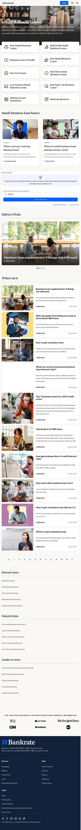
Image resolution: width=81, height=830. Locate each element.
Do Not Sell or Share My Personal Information (17, 808)
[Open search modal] (72, 3)
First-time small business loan (13, 649)
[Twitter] (7, 818)
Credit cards (6, 775)
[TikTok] (24, 818)
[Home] (9, 3)
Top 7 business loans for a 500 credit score (55, 397)
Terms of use (6, 812)
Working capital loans (10, 587)
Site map (45, 771)
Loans (4, 779)
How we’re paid (47, 767)
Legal (3, 796)
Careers (44, 775)
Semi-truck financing (10, 593)
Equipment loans (8, 581)
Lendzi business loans (10, 693)
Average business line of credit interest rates (56, 457)
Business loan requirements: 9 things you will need (40, 257)
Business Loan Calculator (18, 99)
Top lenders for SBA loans (49, 429)
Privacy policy (6, 800)
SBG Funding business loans (13, 674)
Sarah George (10, 161)
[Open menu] (77, 3)
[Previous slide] (6, 245)
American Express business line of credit (17, 668)
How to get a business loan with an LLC (56, 507)
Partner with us (47, 783)
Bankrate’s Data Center (9, 783)
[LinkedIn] (15, 818)
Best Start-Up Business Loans (62, 86)
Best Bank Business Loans (60, 60)
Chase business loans (10, 680)
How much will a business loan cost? (54, 483)
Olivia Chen (50, 161)
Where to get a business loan (51, 532)
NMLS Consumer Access (34, 748)
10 (62, 559)
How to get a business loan (49, 342)
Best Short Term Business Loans (58, 73)
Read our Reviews (59, 99)
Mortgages (5, 767)
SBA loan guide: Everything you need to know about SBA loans (56, 317)
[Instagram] (11, 818)
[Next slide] (75, 245)
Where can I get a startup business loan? (16, 148)
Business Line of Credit (22, 60)
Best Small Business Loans (20, 47)
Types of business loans (11, 630)
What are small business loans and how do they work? (60, 148)
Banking (4, 771)
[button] (37, 268)
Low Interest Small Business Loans (20, 86)
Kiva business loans (9, 687)
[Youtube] (20, 818)
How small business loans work (14, 624)
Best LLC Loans (18, 73)
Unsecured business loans (12, 606)
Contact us (45, 779)
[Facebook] (3, 818)
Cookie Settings (7, 804)
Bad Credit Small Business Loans (59, 47)
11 (67, 559)
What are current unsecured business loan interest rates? (55, 368)
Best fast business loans (11, 599)
